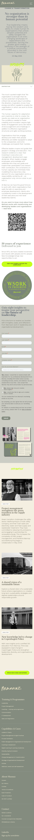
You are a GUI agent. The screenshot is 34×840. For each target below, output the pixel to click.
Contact (5, 809)
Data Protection (6, 792)
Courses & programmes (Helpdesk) (12, 819)
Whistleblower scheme (8, 822)
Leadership (5, 703)
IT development (6, 715)
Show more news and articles (17, 673)
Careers (4, 780)
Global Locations (6, 812)
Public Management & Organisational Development (16, 741)
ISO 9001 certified (7, 799)
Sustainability (5, 754)
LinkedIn (5, 832)
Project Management (8, 706)
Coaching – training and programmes (13, 709)
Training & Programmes (13, 700)
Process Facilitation (7, 738)
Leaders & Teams (6, 732)
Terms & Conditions (7, 789)
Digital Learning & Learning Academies (13, 748)
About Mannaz (9, 777)
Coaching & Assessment (8, 744)
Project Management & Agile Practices (13, 735)
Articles (4, 763)
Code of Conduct (7, 795)
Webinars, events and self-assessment (13, 766)
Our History (5, 783)
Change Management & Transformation (13, 757)
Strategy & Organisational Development (13, 760)
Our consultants (6, 815)
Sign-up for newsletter (10, 836)
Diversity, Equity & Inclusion (10, 751)
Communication (6, 712)
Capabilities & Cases (11, 729)
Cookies (4, 786)
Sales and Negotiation (8, 718)
